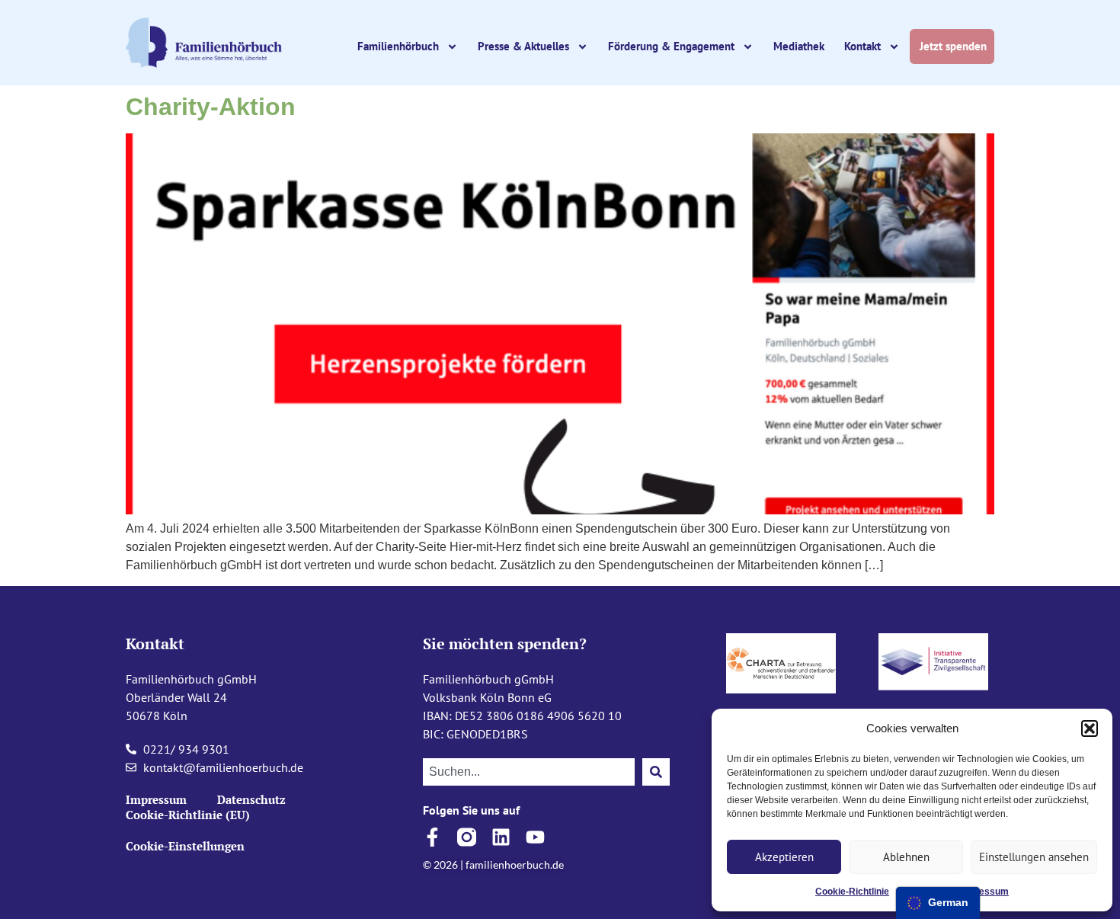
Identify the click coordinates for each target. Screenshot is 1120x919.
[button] (1089, 728)
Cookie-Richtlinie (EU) (188, 814)
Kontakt (862, 46)
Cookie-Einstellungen (185, 845)
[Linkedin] (500, 837)
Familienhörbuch (398, 46)
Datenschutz (251, 799)
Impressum (984, 891)
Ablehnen (906, 857)
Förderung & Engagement (671, 46)
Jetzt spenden (955, 46)
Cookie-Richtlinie (852, 891)
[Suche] (656, 772)
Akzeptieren (784, 857)
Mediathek (798, 46)
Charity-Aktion (211, 106)
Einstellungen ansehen (1034, 857)
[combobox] (529, 772)
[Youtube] (535, 837)
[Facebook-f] (432, 837)
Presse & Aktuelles (523, 46)
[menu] (938, 903)
